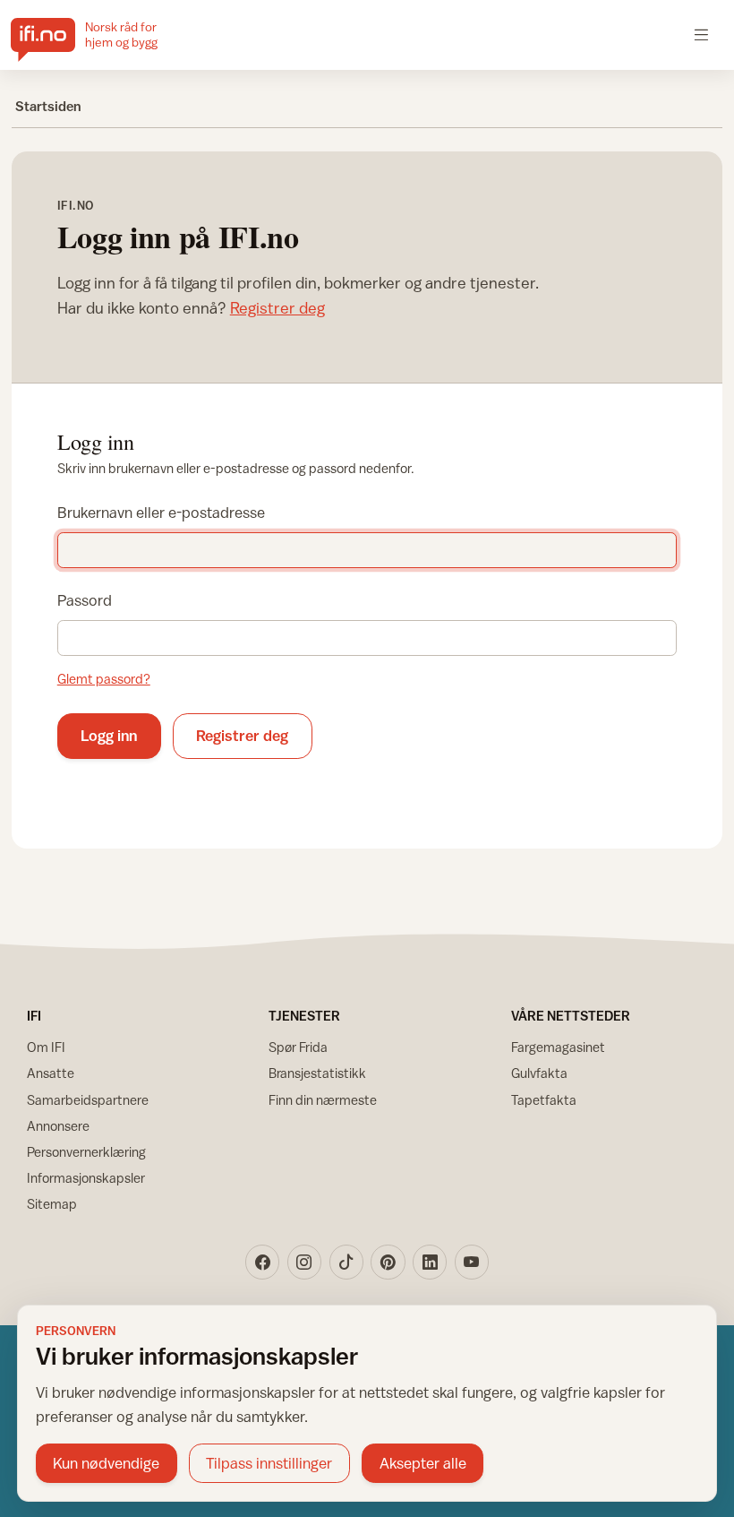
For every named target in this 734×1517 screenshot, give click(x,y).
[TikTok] (346, 1262)
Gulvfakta (539, 1073)
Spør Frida (298, 1047)
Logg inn (109, 736)
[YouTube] (472, 1262)
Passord (84, 600)
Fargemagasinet (558, 1047)
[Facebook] (262, 1262)
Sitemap (52, 1203)
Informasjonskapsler (86, 1177)
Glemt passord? (103, 678)
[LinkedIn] (430, 1262)
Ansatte (50, 1073)
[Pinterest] (388, 1262)
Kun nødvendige (106, 1463)
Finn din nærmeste (323, 1100)
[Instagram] (304, 1262)
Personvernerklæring (86, 1151)
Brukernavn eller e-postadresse (161, 512)
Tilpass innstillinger (269, 1463)
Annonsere (58, 1125)
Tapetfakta (543, 1100)
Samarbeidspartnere (88, 1100)
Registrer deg (277, 307)
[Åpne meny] (701, 34)
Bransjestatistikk (317, 1073)
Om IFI (46, 1047)
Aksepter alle (423, 1463)
